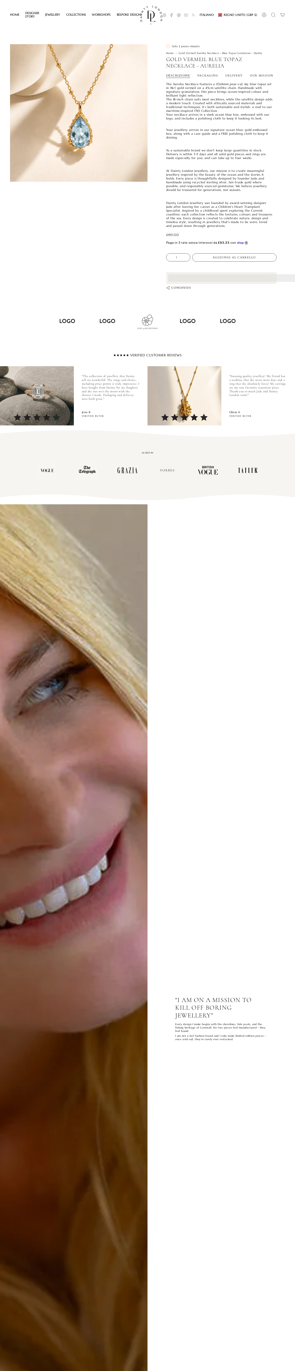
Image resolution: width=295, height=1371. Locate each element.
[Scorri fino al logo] (47, 470)
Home (170, 53)
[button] (32, 14)
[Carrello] (282, 14)
